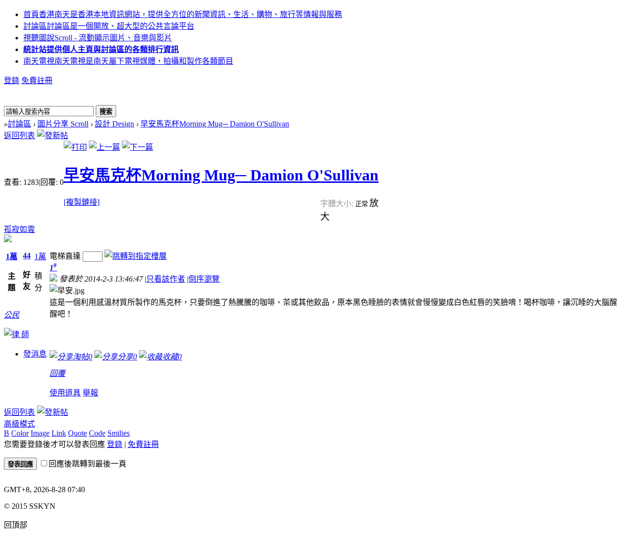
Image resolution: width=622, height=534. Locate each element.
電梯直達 (65, 256)
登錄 (11, 80)
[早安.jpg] (67, 290)
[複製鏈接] (82, 202)
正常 (362, 204)
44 (27, 255)
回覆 (57, 373)
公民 (11, 315)
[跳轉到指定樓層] (135, 256)
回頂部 (15, 525)
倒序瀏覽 (204, 279)
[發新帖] (52, 135)
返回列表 (19, 135)
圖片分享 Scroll (62, 124)
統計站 (101, 49)
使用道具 (65, 393)
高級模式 (19, 424)
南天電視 (128, 61)
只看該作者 (165, 279)
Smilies (118, 433)
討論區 (108, 26)
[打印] (75, 147)
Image (40, 433)
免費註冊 (36, 80)
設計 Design (114, 124)
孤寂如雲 (19, 229)
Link (59, 433)
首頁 (182, 14)
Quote (77, 433)
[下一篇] (137, 147)
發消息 (35, 354)
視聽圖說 (97, 38)
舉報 (90, 393)
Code (97, 433)
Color (20, 433)
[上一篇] (104, 147)
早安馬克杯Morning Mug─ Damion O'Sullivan (214, 124)
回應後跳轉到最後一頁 (87, 464)
